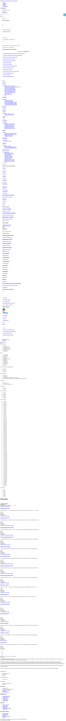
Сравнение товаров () (6, 716)
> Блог (3, 327)
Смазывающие (5, 257)
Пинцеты (4, 275)
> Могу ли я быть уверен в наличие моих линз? (10, 71)
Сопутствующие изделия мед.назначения (11, 283)
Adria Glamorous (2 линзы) (9, 153)
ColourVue (4, 120)
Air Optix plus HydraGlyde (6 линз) (11, 104)
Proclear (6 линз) (3, 642)
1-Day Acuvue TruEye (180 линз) (10, 90)
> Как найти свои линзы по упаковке (9, 60)
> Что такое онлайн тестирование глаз (9, 331)
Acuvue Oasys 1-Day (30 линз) (10, 85)
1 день (3, 168)
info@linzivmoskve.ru (6, 690)
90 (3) (4, 496)
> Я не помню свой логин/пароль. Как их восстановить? (12, 55)
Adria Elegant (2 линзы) (9, 152)
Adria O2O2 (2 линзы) (8, 155)
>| (2, 654)
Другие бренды (5, 149)
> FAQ (3, 322)
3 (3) (4, 490)
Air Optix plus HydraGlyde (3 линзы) (11, 103)
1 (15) (4, 368)
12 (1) (4, 493)
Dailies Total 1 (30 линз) (9, 135)
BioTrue (4, 110)
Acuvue (4, 82)
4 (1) (4, 491)
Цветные (4, 199)
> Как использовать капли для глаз (8, 303)
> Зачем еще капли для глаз (7, 69)
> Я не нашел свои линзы (6, 62)
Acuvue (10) (6, 354)
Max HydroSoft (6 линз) (4, 613)
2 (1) (4, 489)
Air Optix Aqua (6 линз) (9, 101)
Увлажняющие (5, 253)
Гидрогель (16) (6, 383)
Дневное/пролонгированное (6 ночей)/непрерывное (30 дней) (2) (15, 378)
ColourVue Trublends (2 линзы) (10, 128)
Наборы (4, 279)
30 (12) (5, 495)
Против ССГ (5, 265)
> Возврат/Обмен (5, 320)
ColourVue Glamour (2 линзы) (10, 126)
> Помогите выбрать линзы (7, 64)
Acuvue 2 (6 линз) (8, 93)
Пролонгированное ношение (8, 212)
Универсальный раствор (7, 235)
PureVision (4, 138)
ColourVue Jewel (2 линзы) (9, 127)
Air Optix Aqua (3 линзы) (9, 100)
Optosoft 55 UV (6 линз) (4, 632)
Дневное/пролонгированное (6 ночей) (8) (11, 377)
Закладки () (4, 715)
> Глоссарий (4, 297)
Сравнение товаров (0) (4, 503)
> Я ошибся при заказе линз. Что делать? (9, 65)
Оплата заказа (5, 699)
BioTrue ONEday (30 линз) (9, 113)
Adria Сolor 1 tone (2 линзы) (9, 159)
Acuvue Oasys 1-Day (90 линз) (10, 87)
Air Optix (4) (6, 355)
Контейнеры (5, 271)
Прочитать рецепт (6, 704)
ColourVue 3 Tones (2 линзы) (9, 123)
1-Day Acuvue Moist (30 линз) (10, 91)
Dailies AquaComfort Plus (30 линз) (10, 133)
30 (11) (5, 369)
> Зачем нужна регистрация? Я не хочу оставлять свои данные (13, 53)
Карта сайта (5, 709)
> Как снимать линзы (6, 301)
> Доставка (4, 316)
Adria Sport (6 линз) (8, 158)
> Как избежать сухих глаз (7, 333)
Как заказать (5, 697)
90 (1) (4, 371)
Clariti (3, 116)
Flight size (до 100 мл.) (7, 247)
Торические (5, 190)
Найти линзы (5, 705)
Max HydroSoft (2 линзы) (5, 604)
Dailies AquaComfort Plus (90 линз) (10, 134)
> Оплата (4, 318)
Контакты (4, 691)
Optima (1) (5, 359)
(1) (4, 382)
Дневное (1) (6, 376)
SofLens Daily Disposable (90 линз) (10, 147)
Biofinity (4, 106)
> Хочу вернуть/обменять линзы (8, 76)
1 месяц (4, 176)
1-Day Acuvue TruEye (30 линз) (10, 88)
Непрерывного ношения (7, 217)
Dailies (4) (5, 357)
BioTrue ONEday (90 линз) (9, 114)
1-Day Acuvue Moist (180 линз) (10, 92)
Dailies (3, 130)
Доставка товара (6, 698)
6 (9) (4, 492)
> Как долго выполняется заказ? (8, 72)
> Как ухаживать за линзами (7, 304)
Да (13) (5, 387)
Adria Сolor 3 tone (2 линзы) (9, 161)
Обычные (4, 186)
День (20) (5, 375)
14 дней (4, 172)
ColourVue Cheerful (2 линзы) (10, 124)
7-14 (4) (5, 370)
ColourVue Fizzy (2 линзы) (9, 125)
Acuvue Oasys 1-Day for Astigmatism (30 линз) (12, 86)
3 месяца (4, 180)
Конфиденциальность (6, 696)
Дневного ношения (6, 208)
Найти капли (5, 707)
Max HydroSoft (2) (7, 358)
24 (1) (4, 494)
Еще (5, 95)
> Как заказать (5, 315)
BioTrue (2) (5, 356)
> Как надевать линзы (6, 299)
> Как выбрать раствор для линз (8, 67)
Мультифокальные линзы (8, 195)
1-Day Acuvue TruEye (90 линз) (10, 89)
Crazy (3, 203)
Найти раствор (5, 706)
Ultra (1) (5, 365)
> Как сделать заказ (6, 29)
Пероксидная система (7, 239)
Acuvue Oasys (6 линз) (8, 94)
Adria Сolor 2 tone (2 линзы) (9, 160)
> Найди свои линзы (6, 31)
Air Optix (4, 97)
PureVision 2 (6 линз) (8, 141)
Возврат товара (5, 700)
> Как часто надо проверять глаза (8, 329)
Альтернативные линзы (7, 708)
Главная (3, 717)
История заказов (5, 714)
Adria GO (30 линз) (8, 154)
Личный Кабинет (5, 713)
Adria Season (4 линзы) (8, 157)
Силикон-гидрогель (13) (8, 384)
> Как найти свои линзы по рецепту (8, 58)
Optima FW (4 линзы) (4, 623)
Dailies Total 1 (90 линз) (9, 136)
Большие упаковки (6, 243)
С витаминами (5, 261)
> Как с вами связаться (6, 74)
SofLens (4, 143)
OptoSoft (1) (6, 360)
